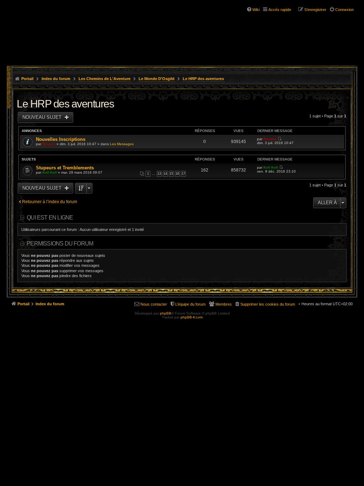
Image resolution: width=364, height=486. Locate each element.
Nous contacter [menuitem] (153, 304)
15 (171, 173)
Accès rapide (279, 9)
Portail (27, 78)
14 (165, 173)
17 (183, 173)
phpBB (165, 313)
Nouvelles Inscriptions (60, 139)
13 (159, 173)
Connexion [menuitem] (344, 9)
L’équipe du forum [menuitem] (190, 304)
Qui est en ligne (50, 218)
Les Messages (122, 144)
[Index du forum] (49, 27)
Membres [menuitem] (223, 304)
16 (177, 173)
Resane (48, 144)
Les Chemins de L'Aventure (104, 78)
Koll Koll (49, 172)
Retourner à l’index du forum (49, 201)
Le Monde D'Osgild (157, 78)
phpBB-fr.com (192, 317)
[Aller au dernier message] (280, 139)
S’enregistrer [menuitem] (315, 9)
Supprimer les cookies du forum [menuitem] (267, 304)
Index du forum (56, 78)
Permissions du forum (60, 244)
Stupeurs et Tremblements (65, 167)
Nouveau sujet (42, 117)
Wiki (255, 9)
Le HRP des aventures (203, 78)
